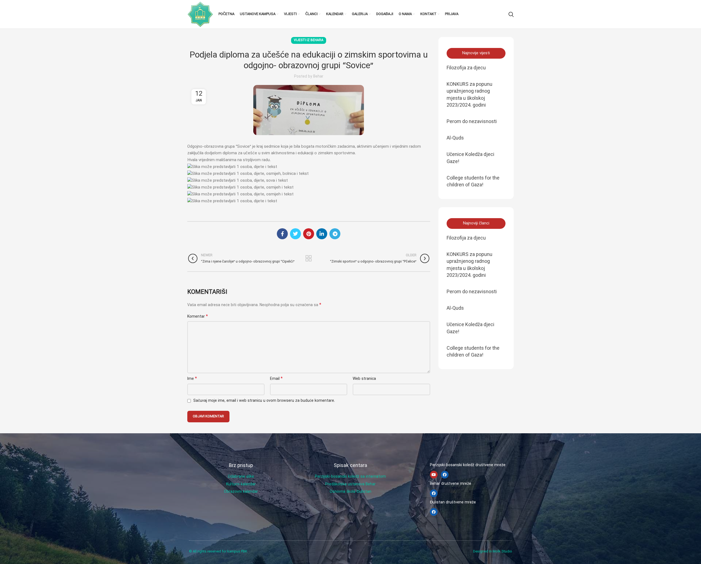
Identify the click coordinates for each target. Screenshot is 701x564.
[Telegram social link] (334, 233)
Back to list (309, 258)
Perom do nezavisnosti (472, 121)
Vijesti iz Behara (308, 40)
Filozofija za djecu (466, 67)
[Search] (511, 14)
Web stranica (364, 378)
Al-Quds (455, 138)
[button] (476, 53)
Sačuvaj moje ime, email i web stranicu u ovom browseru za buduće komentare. (264, 400)
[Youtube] (434, 474)
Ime (192, 378)
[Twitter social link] (295, 233)
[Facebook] (445, 474)
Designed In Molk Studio (492, 551)
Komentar (197, 316)
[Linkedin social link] (321, 233)
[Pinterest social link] (308, 233)
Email (276, 378)
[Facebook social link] (282, 233)
